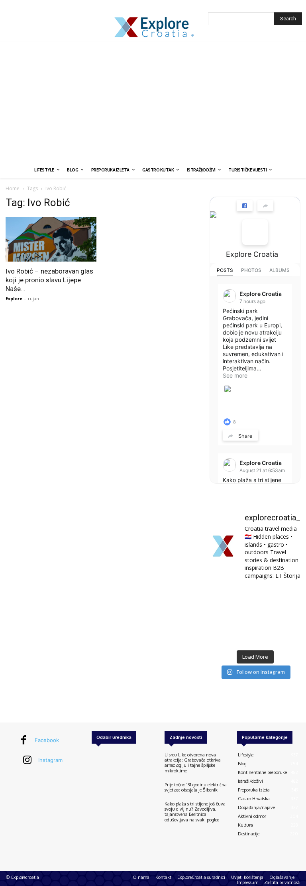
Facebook (47, 740)
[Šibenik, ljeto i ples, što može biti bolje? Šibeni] (286, 596)
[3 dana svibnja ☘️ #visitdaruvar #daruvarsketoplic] (286, 616)
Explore (14, 298)
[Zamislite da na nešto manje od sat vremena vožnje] (223, 616)
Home (13, 188)
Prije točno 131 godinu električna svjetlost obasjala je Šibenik (196, 787)
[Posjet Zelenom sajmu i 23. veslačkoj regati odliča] (255, 636)
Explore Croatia (252, 254)
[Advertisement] (153, 102)
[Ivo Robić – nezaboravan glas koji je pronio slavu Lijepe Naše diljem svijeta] (51, 239)
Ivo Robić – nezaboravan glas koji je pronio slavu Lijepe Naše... (49, 280)
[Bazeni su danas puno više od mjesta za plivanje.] (255, 596)
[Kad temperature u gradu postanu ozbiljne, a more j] (223, 636)
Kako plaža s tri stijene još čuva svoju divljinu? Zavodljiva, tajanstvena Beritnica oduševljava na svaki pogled (195, 812)
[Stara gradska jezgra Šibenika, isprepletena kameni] (223, 596)
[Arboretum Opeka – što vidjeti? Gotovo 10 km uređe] (255, 616)
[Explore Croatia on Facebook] (255, 232)
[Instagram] (27, 760)
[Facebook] (24, 740)
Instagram (50, 760)
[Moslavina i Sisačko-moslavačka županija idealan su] (286, 636)
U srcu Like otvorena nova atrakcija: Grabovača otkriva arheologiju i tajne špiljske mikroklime (193, 763)
